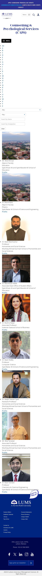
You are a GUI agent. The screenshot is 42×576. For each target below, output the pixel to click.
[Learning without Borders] (7, 18)
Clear (2, 129)
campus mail (24, 519)
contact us (6, 525)
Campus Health (27, 5)
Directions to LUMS (8, 527)
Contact (21, 7)
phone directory (25, 514)
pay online (6, 519)
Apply (10, 3)
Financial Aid (24, 3)
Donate (31, 3)
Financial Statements (26, 512)
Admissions (15, 3)
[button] (33, 15)
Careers (5, 530)
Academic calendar (8, 514)
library (5, 516)
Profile (4, 172)
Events (38, 5)
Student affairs (7, 512)
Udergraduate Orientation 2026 (11, 5)
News (34, 5)
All (3, 46)
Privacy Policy (7, 532)
